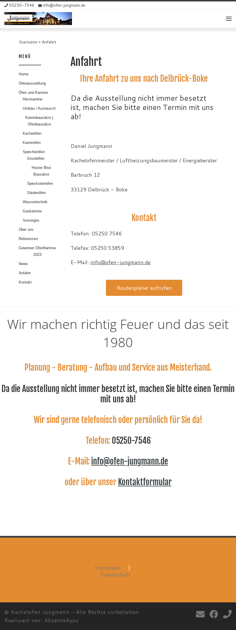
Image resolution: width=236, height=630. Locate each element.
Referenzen (28, 239)
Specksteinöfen (40, 183)
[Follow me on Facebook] (214, 614)
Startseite (28, 42)
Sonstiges (31, 220)
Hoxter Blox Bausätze (41, 170)
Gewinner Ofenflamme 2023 (37, 251)
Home (23, 74)
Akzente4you (61, 620)
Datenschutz (115, 574)
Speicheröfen (34, 152)
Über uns (26, 229)
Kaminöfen (32, 142)
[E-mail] (200, 614)
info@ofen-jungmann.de (120, 262)
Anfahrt (25, 273)
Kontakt (25, 282)
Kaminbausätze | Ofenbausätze (39, 120)
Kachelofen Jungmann (40, 612)
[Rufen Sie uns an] (227, 614)
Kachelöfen (32, 133)
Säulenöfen (36, 193)
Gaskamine (32, 211)
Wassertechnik (35, 202)
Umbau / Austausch (39, 108)
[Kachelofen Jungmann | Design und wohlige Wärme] (38, 18)
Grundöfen (35, 158)
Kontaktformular (145, 482)
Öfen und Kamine (33, 92)
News (23, 264)
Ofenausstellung (32, 83)
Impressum (108, 567)
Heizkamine (32, 99)
